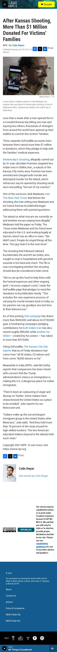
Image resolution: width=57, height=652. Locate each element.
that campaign (32, 316)
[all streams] (53, 648)
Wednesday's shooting (16, 159)
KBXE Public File (13, 621)
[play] (4, 648)
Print (50, 48)
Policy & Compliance (15, 608)
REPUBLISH (26, 529)
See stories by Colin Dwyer (33, 475)
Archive (9, 602)
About (9, 589)
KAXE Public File (13, 615)
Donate (48, 4)
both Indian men (32, 327)
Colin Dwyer (18, 45)
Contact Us (11, 596)
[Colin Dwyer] (9, 473)
